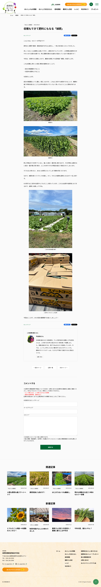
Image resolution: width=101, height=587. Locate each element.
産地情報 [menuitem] (58, 9)
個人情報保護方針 (6, 581)
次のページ (63, 368)
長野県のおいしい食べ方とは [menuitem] (89, 551)
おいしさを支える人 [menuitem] (45, 9)
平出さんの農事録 (28, 24)
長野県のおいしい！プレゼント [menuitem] (90, 554)
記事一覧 (50, 368)
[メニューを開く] (96, 4)
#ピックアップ (27, 35)
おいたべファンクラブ (75, 4)
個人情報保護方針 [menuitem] (86, 557)
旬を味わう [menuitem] (85, 9)
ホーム (58, 551)
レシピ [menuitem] (76, 9)
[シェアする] (67, 35)
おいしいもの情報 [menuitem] (30, 9)
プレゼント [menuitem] (94, 9)
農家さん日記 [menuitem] (67, 9)
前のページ (38, 368)
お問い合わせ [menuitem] (85, 560)
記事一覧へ (40, 357)
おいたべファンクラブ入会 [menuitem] (88, 563)
